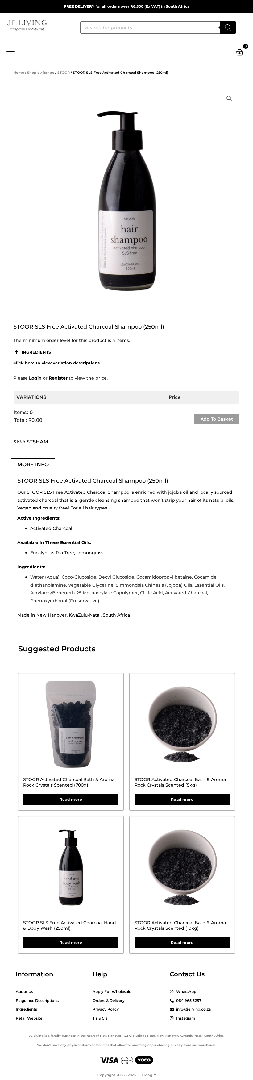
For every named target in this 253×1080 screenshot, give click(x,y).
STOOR (63, 72)
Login (35, 378)
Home (18, 72)
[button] (229, 98)
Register (58, 378)
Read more (71, 799)
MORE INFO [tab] (33, 464)
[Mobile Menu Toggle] (10, 51)
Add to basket (217, 419)
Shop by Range (40, 72)
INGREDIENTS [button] (36, 352)
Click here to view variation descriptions (56, 362)
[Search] (228, 27)
